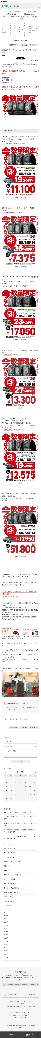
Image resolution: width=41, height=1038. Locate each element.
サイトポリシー (21, 1004)
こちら (12, 643)
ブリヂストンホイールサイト (19, 1015)
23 (6, 794)
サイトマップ (9, 1001)
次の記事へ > (34, 45)
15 (34, 786)
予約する (31, 1035)
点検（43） (7, 866)
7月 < (6, 772)
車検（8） (7, 870)
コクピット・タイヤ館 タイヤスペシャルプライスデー (22, 708)
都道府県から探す (10, 29)
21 (30, 790)
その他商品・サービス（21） (13, 892)
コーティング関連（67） (11, 879)
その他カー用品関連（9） (12, 888)
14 (30, 786)
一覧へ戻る (23, 45)
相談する (12, 1035)
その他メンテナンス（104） (13, 861)
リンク (19, 1001)
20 (25, 790)
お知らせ (11, 719)
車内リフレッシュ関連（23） (13, 875)
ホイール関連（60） (10, 853)
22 (34, 790)
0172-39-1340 (15, 14)
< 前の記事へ (13, 45)
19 (20, 790)
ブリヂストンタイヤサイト (19, 1012)
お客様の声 (31, 995)
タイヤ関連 (19, 719)
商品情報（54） (9, 905)
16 (6, 790)
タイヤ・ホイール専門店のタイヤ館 (4, 29)
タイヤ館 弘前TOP (20, 29)
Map (21, 18)
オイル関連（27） (9, 857)
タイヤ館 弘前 (14, 6)
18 (16, 790)
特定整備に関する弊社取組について (17, 1006)
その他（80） (8, 897)
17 (11, 790)
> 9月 (35, 772)
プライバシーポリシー (30, 1001)
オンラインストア (19, 1018)
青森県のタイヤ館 (15, 29)
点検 (25, 719)
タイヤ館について (12, 995)
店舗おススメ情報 (24, 29)
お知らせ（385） (9, 901)
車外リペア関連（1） (10, 884)
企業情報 (32, 1006)
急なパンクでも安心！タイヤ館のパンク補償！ (19, 812)
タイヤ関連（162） (10, 848)
